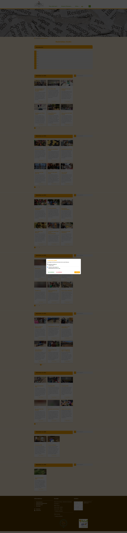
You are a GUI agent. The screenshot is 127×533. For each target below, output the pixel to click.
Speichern (77, 272)
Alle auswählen (51, 272)
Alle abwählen (59, 272)
